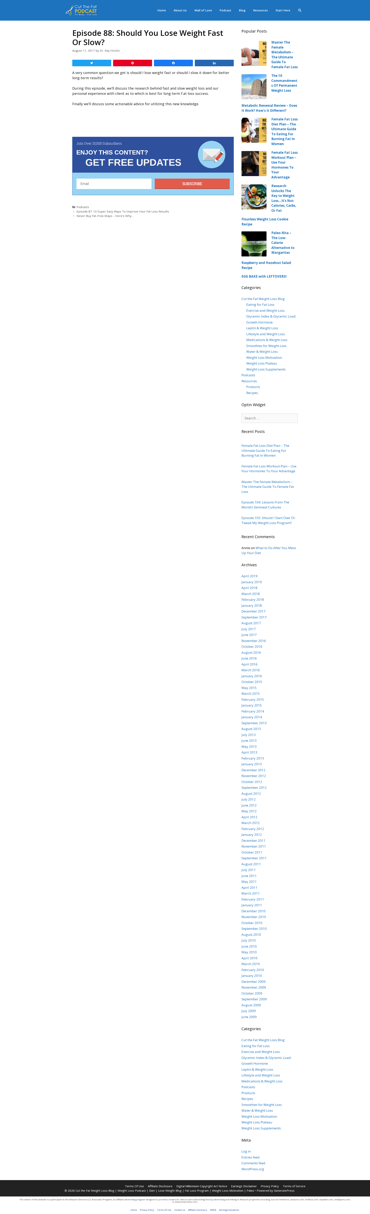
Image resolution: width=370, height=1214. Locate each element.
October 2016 (251, 646)
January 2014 (251, 717)
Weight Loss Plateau (261, 363)
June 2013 (249, 740)
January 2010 (251, 975)
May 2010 (249, 952)
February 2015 (252, 699)
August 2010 (251, 934)
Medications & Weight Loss (266, 340)
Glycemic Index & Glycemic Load (271, 316)
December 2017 (253, 611)
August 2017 (251, 623)
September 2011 (254, 858)
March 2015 (250, 693)
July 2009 (248, 1011)
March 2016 (250, 670)
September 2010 (254, 928)
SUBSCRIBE (192, 183)
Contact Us (179, 1209)
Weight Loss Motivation (264, 357)
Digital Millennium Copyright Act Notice (201, 1186)
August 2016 (251, 652)
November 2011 (253, 846)
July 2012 (248, 799)
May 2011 (249, 881)
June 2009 (249, 1017)
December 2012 (253, 770)
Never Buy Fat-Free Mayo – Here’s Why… (105, 216)
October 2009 (251, 993)
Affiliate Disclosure (160, 1186)
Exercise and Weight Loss (265, 310)
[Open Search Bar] (299, 10)
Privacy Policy (270, 1186)
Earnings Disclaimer (244, 1186)
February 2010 (252, 970)
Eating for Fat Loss (260, 304)
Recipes (252, 393)
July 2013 (248, 735)
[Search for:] (269, 418)
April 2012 (249, 817)
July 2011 (248, 870)
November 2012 (253, 776)
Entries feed (250, 1157)
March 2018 (250, 593)
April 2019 (249, 576)
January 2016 (251, 676)
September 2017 (254, 617)
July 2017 (248, 629)
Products (253, 387)
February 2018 (252, 599)
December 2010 (253, 911)
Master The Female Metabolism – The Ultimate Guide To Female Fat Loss (267, 487)
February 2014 (252, 711)
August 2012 (251, 793)
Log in (246, 1151)
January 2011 (251, 905)
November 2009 (253, 987)
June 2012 (249, 805)
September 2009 (254, 999)
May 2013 (249, 746)
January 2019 (251, 582)
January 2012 (251, 834)
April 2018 (249, 588)
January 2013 (251, 764)
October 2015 (251, 682)
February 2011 (252, 899)
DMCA (213, 1209)
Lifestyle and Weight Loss (265, 334)
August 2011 (251, 864)
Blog (242, 10)
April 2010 (249, 958)
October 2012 (251, 782)
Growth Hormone (259, 322)
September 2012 (254, 787)
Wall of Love (203, 10)
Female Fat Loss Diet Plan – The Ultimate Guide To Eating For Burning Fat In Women (265, 450)
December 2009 (253, 981)
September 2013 (254, 723)
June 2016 (249, 658)
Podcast (225, 10)
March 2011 (250, 893)
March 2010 (250, 964)
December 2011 (253, 840)
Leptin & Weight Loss (262, 328)
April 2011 (249, 887)
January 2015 (251, 705)
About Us (180, 10)
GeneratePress (284, 1190)
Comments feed (253, 1163)
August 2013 (251, 729)
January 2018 (251, 605)
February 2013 (252, 758)
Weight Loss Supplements (266, 369)
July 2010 (248, 940)
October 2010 (251, 923)
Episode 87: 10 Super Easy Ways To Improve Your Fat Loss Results (123, 211)
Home (161, 10)
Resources (260, 10)
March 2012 (250, 823)
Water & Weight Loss (262, 351)
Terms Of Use (134, 1186)
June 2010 (249, 946)
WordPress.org (252, 1169)
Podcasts (83, 207)
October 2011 (251, 852)
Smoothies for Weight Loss (266, 346)
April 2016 (249, 664)
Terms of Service (294, 1186)
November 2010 (253, 917)
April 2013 (249, 752)
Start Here (283, 10)
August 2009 (251, 1005)
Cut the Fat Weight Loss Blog (263, 299)
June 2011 (249, 876)
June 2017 (249, 635)
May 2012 (249, 811)
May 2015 (249, 688)
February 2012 (252, 829)
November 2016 (253, 641)
